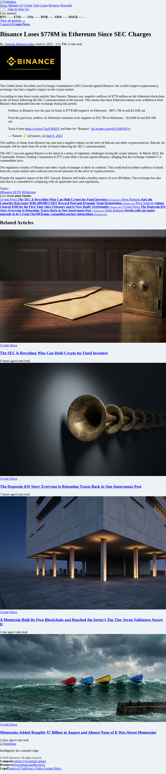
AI (21, 5)
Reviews (54, 5)
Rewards (66, 5)
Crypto (27, 5)
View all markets (13, 20)
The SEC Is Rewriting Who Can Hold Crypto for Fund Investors (54, 353)
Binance (6, 192)
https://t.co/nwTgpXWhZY (42, 128)
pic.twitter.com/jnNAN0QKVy (111, 128)
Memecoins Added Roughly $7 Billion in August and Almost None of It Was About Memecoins (78, 732)
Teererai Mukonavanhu (19, 44)
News (3, 5)
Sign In (12, 9)
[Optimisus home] (8, 1)
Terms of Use (16, 768)
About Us (20, 761)
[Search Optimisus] (5, 9)
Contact (41, 761)
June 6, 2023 (54, 136)
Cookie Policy (53, 768)
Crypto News (8, 345)
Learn (44, 5)
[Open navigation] (1, 9)
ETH (17, 192)
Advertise (20, 765)
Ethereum (29, 192)
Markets (13, 5)
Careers (31, 761)
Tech (36, 5)
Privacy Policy (34, 768)
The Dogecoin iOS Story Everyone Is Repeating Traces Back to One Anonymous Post (70, 486)
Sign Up (23, 9)
